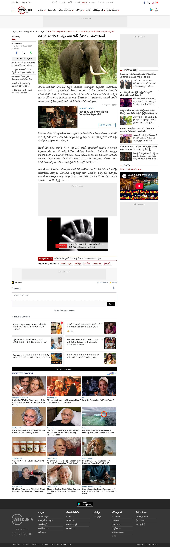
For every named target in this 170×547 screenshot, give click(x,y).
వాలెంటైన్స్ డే (140, 524)
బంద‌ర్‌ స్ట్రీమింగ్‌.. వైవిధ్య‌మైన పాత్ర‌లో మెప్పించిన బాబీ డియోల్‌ (136, 94)
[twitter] (148, 2)
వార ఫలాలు (116, 520)
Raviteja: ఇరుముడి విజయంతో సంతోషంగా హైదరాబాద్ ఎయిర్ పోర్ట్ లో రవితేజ (139, 76)
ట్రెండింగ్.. (107, 263)
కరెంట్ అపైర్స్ (43, 524)
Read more (61, 246)
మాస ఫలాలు (116, 524)
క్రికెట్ (88, 10)
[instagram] (152, 2)
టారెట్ (114, 536)
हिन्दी (54, 3)
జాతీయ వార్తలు (39, 31)
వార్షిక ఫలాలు (116, 528)
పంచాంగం (52, 10)
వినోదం (87, 263)
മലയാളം (92, 3)
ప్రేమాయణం (112, 10)
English (62, 3)
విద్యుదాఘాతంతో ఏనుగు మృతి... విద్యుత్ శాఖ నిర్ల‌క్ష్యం (23, 71)
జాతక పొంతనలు (118, 532)
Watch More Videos (130, 169)
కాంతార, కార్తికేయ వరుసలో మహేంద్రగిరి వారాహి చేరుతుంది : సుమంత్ (137, 130)
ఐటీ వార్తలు (42, 532)
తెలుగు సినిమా (65, 10)
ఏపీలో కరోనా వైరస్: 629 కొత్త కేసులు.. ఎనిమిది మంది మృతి (77, 258)
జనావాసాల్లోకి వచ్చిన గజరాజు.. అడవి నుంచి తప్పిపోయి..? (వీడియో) (21, 78)
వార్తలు (40, 10)
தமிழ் (70, 3)
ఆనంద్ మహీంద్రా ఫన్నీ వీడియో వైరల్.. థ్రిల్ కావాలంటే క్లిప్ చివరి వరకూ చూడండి (23, 84)
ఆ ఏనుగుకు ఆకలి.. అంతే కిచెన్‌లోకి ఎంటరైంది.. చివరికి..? (22, 91)
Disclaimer (44, 545)
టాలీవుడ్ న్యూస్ (71, 524)
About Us (26, 545)
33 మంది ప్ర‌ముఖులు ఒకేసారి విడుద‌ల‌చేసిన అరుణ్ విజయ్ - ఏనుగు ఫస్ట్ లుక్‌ (23, 64)
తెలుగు (84, 3)
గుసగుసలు (70, 517)
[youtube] (156, 2)
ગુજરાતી (110, 3)
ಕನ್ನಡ (101, 3)
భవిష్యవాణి (98, 10)
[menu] (14, 10)
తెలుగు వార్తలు (25, 31)
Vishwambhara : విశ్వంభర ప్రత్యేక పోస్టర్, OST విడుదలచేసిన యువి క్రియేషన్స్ (139, 148)
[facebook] (144, 2)
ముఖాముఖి (70, 520)
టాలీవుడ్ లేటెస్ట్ (130, 70)
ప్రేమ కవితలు (140, 520)
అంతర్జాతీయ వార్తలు (45, 520)
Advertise (35, 545)
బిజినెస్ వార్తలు (43, 528)
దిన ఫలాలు (116, 517)
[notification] (156, 9)
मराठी (77, 3)
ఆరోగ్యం (79, 10)
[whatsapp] (31, 53)
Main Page (16, 545)
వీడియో (127, 165)
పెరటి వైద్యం (97, 517)
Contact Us (55, 545)
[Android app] (85, 504)
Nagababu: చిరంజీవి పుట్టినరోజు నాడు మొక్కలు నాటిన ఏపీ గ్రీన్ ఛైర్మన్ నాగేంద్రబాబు (139, 112)
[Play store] (151, 9)
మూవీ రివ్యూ (70, 528)
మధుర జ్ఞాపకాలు (142, 517)
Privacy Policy (66, 545)
